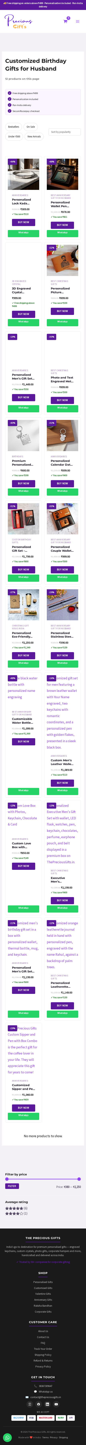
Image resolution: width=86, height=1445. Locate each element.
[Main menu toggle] (77, 21)
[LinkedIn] (47, 1404)
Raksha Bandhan (43, 1305)
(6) (16, 1208)
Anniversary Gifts (43, 1299)
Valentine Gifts (43, 1293)
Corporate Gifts (43, 1311)
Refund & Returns (43, 1360)
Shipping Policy (43, 1355)
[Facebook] (38, 1404)
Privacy (54, 1437)
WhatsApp (23, 232)
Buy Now (23, 222)
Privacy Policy (43, 1366)
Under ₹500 (14, 136)
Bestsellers (13, 126)
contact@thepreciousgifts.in (43, 1397)
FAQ (43, 1343)
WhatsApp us (43, 1391)
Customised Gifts (43, 1288)
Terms (45, 1437)
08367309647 (43, 1386)
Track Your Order (43, 1349)
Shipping (63, 1437)
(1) (16, 1213)
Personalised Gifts (43, 1282)
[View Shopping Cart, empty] (65, 21)
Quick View (23, 186)
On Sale (31, 126)
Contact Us (43, 1337)
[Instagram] (29, 1404)
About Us (43, 1331)
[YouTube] (56, 1404)
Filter (12, 1186)
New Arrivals (34, 136)
